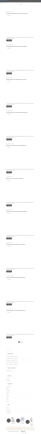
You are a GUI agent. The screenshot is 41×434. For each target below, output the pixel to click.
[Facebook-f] (22, 433)
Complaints (26, 428)
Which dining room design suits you (16, 79)
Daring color (9, 143)
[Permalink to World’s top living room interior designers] (20, 158)
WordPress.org (8, 412)
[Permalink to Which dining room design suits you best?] (20, 92)
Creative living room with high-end (16, 112)
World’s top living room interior (16, 145)
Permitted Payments (22, 428)
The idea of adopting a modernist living (17, 13)
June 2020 (7, 378)
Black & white (9, 11)
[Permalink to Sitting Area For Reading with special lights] (20, 224)
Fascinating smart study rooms (15, 244)
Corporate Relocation (29, 428)
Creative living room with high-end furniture (12, 362)
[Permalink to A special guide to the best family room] (20, 323)
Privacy (33, 427)
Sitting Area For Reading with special (16, 211)
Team (8, 427)
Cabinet (13, 44)
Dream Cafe (10, 370)
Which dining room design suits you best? (11, 360)
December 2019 (8, 380)
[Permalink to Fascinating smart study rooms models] (20, 257)
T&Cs (11, 427)
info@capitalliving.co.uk (22, 419)
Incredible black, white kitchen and (16, 46)
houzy (7, 370)
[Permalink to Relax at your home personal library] (20, 191)
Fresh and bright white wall (15, 277)
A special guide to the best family (15, 310)
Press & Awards (15, 428)
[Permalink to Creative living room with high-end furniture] (20, 125)
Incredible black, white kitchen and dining (11, 358)
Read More (9, 40)
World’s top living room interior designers (11, 364)
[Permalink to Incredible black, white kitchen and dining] (20, 59)
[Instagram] (24, 433)
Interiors (13, 11)
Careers (19, 427)
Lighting (11, 176)
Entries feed (8, 409)
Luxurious (12, 143)
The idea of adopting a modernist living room (12, 356)
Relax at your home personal (14, 178)
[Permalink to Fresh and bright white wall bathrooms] (20, 290)
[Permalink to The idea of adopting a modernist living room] (20, 26)
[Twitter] (25, 433)
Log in (7, 407)
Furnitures (8, 110)
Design (8, 209)
